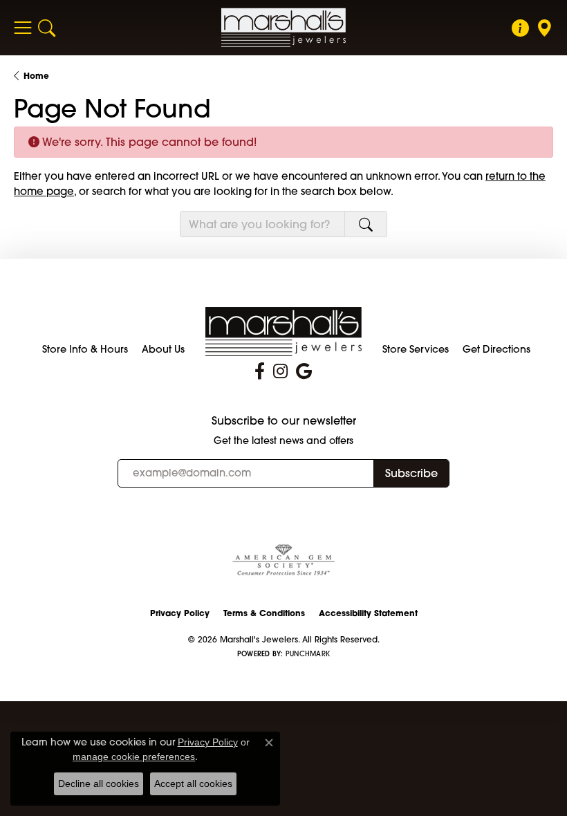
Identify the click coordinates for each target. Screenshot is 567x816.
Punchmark (308, 653)
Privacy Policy (180, 613)
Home (36, 76)
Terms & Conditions (264, 613)
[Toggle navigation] (22, 28)
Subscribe (411, 473)
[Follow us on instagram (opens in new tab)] (280, 371)
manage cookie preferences (134, 756)
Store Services (415, 349)
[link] (520, 27)
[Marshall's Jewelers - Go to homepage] (283, 330)
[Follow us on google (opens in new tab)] (304, 371)
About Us (163, 349)
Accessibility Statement (368, 613)
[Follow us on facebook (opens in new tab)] (259, 371)
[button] (46, 27)
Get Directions (496, 349)
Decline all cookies (98, 783)
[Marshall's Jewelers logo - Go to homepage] (283, 27)
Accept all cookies (193, 783)
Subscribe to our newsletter (284, 420)
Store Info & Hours (85, 349)
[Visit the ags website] (283, 560)
